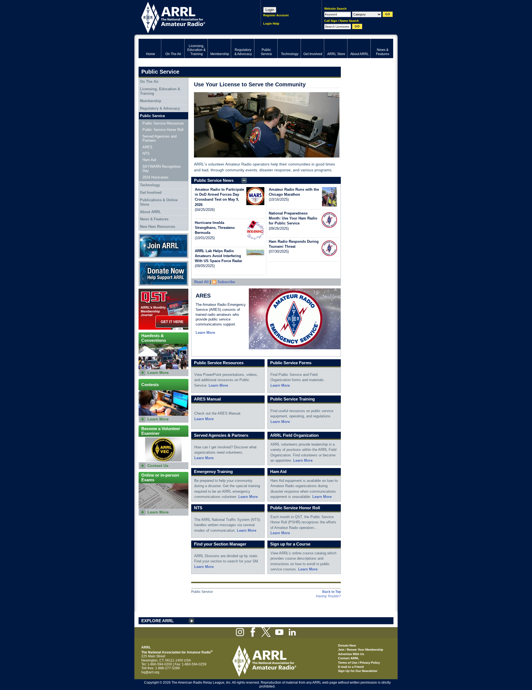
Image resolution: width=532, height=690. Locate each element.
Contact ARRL (348, 658)
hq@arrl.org (150, 672)
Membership (150, 101)
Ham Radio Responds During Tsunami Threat (294, 244)
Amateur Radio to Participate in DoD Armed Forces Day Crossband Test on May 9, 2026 (219, 197)
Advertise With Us (351, 654)
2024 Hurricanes (155, 177)
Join (341, 649)
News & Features (154, 219)
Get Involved (151, 192)
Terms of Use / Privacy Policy (359, 662)
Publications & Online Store (159, 202)
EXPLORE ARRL (157, 620)
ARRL (192, 17)
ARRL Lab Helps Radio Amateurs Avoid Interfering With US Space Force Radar (218, 256)
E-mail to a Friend (351, 666)
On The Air (149, 81)
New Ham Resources (157, 226)
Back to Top (331, 592)
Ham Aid (149, 160)
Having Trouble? (328, 596)
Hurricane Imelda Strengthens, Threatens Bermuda (215, 228)
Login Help (271, 23)
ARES (147, 147)
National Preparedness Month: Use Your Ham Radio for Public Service (293, 218)
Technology (150, 185)
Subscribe (226, 282)
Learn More (205, 332)
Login (269, 10)
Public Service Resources (163, 123)
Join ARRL (147, 235)
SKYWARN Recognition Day (161, 168)
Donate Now (148, 263)
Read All (201, 282)
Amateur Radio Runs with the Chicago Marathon (294, 192)
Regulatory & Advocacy (160, 108)
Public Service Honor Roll (162, 130)
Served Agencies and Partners (159, 138)
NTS (146, 153)
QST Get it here (150, 291)
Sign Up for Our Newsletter (357, 671)
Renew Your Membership (365, 649)
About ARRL (150, 212)
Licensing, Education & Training (160, 91)
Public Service (152, 116)
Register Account (276, 15)
